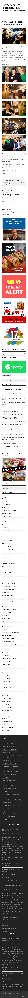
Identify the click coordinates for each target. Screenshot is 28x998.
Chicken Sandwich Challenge (9, 586)
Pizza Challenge (6, 681)
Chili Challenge (5, 529)
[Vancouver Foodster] (14, 10)
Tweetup (9, 173)
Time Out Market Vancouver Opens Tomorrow (13, 453)
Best (12, 743)
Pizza (5, 791)
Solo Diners (7, 797)
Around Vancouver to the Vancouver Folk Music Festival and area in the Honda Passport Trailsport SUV (13, 389)
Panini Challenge (6, 675)
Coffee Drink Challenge (7, 601)
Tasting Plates (5, 718)
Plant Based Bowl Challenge (8, 563)
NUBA (22, 182)
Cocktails (13, 749)
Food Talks (4, 624)
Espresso (6, 763)
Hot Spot (6, 771)
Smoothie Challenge (7, 572)
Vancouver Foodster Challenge (11, 805)
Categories (4, 524)
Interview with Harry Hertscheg (8, 183)
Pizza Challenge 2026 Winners (11, 923)
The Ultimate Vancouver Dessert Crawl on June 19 (10, 195)
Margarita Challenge (7, 652)
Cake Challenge (6, 521)
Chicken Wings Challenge (8, 589)
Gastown (6, 769)
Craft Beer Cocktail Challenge (9, 609)
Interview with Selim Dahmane (11, 875)
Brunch (14, 746)
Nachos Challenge (6, 555)
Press (3, 690)
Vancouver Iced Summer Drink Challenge (12, 402)
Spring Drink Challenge (7, 707)
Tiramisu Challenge (6, 724)
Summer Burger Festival (8, 710)
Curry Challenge (6, 615)
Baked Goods (7, 741)
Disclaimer (4, 499)
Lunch (5, 777)
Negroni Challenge (6, 667)
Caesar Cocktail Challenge (8, 519)
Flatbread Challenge (7, 537)
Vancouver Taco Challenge (8, 451)
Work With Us (5, 730)
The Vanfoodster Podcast (8, 721)
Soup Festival (5, 704)
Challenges (5, 527)
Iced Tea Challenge (6, 546)
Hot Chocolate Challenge (8, 641)
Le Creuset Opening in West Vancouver (11, 393)
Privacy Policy (5, 501)
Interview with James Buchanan (10, 830)
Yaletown (6, 819)
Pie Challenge (5, 560)
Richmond (13, 791)
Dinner (6, 757)
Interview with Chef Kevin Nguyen (12, 857)
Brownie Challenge (6, 513)
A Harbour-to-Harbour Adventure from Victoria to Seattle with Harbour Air (13, 985)
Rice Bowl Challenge (7, 569)
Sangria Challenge (6, 698)
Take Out (6, 799)
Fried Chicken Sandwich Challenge (10, 629)
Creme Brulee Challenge (8, 532)
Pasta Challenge (6, 678)
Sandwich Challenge (7, 695)
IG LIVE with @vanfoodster (8, 647)
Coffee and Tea (7, 752)
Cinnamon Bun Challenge (8, 595)
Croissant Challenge (7, 612)
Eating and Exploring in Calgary (9, 414)
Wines (12, 816)
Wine (5, 816)
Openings (4, 672)
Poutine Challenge (6, 687)
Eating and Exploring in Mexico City (10, 429)
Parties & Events (11, 170)
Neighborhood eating (9, 780)
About (3, 495)
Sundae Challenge (6, 713)
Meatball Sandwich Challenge (9, 658)
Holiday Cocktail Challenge (8, 638)
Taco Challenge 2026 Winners (9, 434)
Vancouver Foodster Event (9, 176)
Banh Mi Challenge (6, 504)
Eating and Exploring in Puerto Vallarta (11, 421)
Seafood (16, 794)
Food (13, 763)
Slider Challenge (6, 701)
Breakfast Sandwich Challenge (9, 510)
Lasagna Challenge (6, 649)
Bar (15, 741)
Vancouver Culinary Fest (8, 727)
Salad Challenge (6, 693)
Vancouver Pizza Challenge (10, 929)
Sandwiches (7, 794)
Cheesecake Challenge (7, 581)
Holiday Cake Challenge (8, 635)
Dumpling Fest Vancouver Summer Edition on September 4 (11, 189)
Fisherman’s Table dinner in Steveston (11, 407)
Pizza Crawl (5, 684)
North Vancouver (8, 785)
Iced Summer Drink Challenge (9, 644)
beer (5, 743)
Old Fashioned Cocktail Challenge (10, 670)
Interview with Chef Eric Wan (10, 863)
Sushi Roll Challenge (7, 578)
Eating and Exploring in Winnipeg (10, 411)
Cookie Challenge (6, 606)
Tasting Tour (16, 799)
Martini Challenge (6, 655)
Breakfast (6, 746)
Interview (14, 771)
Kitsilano (13, 774)
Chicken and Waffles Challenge (9, 583)
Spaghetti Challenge (7, 575)
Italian (5, 774)
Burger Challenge (6, 516)
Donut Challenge (6, 618)
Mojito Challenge (6, 664)
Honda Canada (15, 769)
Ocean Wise (7, 788)
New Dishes (6, 783)
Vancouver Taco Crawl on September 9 (11, 398)
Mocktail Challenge (6, 661)
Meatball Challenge (6, 552)
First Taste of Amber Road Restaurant (11, 432)
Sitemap (4, 497)
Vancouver (7, 802)
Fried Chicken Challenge (8, 540)
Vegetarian (7, 811)
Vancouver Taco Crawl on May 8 (10, 200)
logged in (14, 212)
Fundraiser (14, 766)
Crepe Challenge (6, 535)
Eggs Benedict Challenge (8, 621)
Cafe (5, 749)
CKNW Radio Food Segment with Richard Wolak (13, 598)
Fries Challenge (6, 543)
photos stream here (16, 167)
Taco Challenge (6, 716)
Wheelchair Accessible (9, 813)
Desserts (18, 755)
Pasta (14, 788)
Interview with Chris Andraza (10, 869)
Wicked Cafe (21, 176)
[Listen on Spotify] (14, 372)
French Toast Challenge (7, 627)
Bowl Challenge (6, 507)
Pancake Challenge (6, 558)
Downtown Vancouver (9, 760)
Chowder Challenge (7, 592)
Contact (4, 604)
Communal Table (8, 755)
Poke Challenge (6, 566)
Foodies (6, 766)
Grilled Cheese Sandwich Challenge (10, 632)
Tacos (15, 797)
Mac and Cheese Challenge (8, 549)
